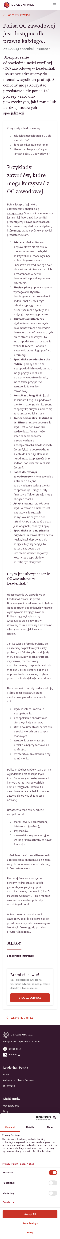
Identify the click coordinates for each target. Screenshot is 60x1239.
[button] (54, 4)
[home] (19, 5)
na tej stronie (15, 213)
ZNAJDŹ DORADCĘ (30, 997)
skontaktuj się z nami (37, 860)
